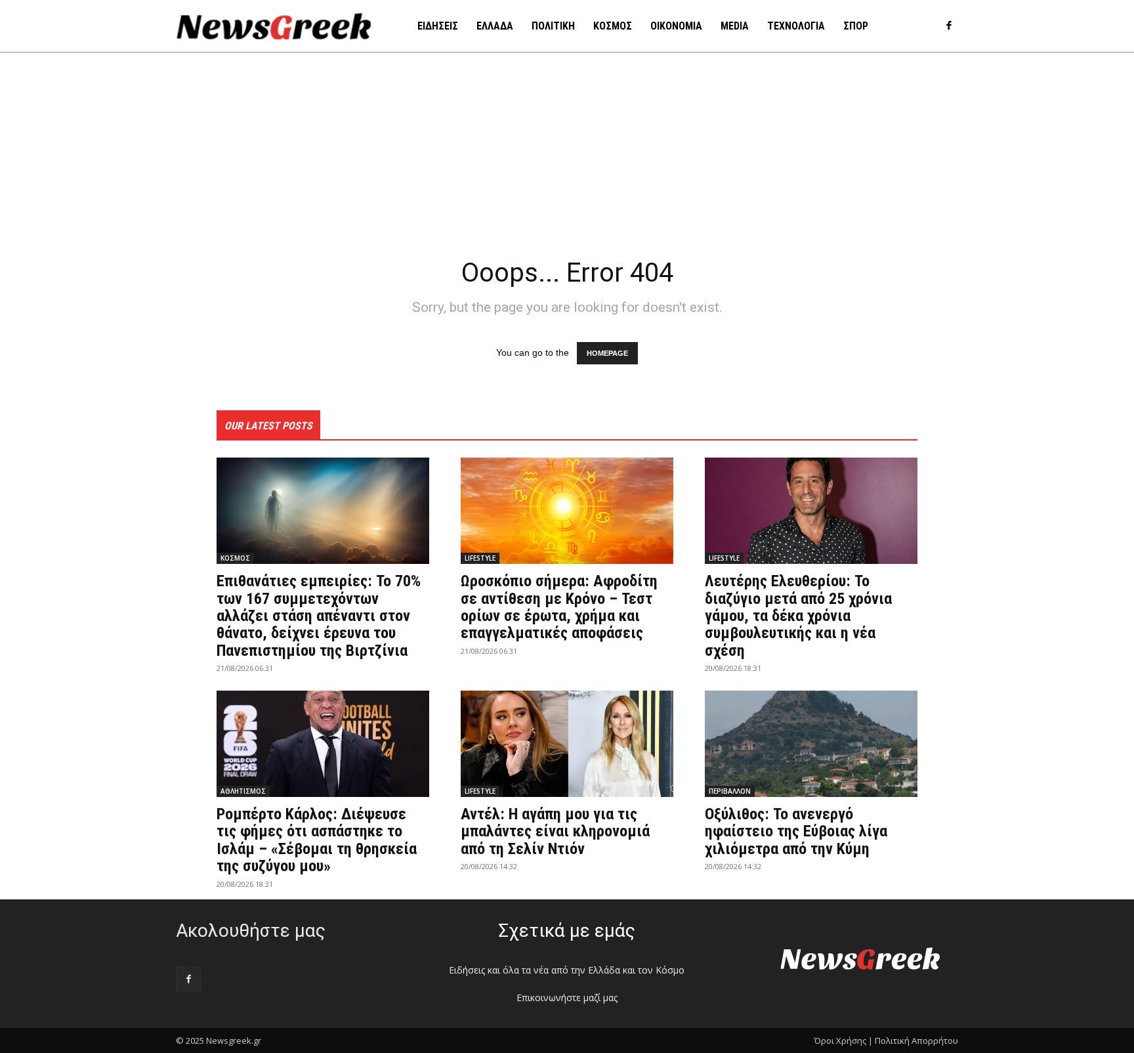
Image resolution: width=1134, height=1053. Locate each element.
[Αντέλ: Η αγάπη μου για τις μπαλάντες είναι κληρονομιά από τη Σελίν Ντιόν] (567, 744)
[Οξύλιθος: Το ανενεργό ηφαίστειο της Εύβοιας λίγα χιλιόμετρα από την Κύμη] (811, 744)
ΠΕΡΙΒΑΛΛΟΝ (730, 791)
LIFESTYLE (480, 558)
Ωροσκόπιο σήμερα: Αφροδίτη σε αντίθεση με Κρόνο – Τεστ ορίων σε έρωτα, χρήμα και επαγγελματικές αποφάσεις (559, 607)
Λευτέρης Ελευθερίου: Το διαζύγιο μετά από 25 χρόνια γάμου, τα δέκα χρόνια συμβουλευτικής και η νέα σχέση (798, 616)
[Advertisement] (567, 151)
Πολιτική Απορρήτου (916, 1040)
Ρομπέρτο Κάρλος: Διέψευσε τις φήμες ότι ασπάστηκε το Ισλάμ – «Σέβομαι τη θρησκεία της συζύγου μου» (317, 840)
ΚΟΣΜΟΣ (235, 558)
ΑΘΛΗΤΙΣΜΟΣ (243, 791)
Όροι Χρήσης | (843, 1040)
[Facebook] (948, 26)
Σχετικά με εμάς (566, 930)
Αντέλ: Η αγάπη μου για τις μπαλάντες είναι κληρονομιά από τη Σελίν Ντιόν (555, 831)
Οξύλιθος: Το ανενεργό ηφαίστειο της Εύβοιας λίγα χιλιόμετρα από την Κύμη (796, 831)
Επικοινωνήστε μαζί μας (567, 997)
